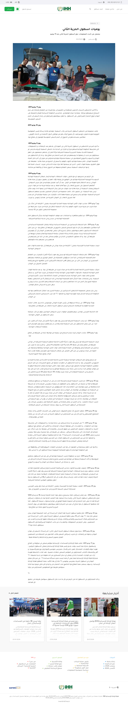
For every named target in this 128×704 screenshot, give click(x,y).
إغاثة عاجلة (111, 661)
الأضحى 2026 (110, 668)
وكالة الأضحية (57, 661)
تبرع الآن (9, 9)
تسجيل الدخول (26, 9)
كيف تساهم (98, 9)
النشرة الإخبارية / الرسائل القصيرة (26, 667)
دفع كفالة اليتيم (56, 664)
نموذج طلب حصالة (55, 666)
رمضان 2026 (110, 666)
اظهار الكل (14, 593)
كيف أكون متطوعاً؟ (81, 668)
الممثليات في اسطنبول (27, 664)
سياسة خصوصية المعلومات (77, 670)
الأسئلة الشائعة (82, 665)
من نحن (119, 9)
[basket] (17, 9)
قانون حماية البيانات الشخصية (81, 662)
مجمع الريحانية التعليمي (53, 668)
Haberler (93, 23)
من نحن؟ (32, 661)
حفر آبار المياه (110, 664)
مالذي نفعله (109, 9)
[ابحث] (90, 9)
